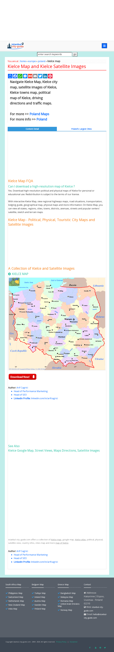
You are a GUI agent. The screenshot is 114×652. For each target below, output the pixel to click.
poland (41, 61)
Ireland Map (39, 597)
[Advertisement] (57, 20)
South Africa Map (13, 584)
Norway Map (66, 610)
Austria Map (39, 601)
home (23, 61)
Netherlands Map (16, 601)
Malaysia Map (66, 597)
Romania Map (66, 601)
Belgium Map (38, 584)
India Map (12, 608)
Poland (42, 119)
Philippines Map (15, 593)
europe (32, 61)
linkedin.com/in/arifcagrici (44, 398)
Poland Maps (39, 114)
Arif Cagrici (22, 387)
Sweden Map (40, 604)
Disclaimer (74, 642)
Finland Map (39, 608)
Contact (87, 584)
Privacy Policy (61, 642)
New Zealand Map (16, 604)
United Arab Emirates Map (69, 605)
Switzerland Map (15, 597)
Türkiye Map (40, 593)
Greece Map (63, 584)
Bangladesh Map (68, 593)
